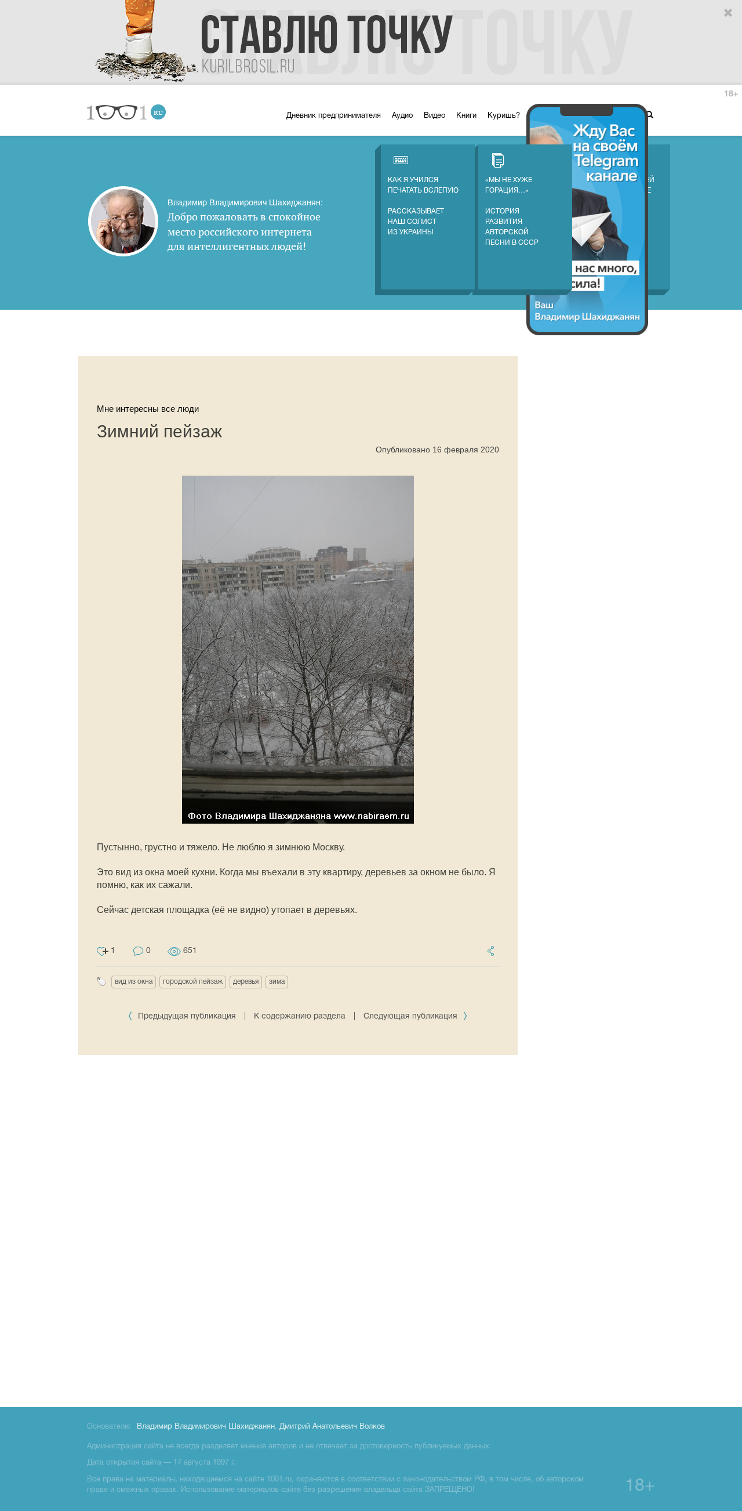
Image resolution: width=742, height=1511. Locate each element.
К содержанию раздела (299, 1016)
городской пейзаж (193, 982)
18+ (731, 94)
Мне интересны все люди (148, 409)
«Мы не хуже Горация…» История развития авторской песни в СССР (512, 211)
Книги (466, 116)
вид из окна (133, 982)
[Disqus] (298, 1229)
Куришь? (504, 116)
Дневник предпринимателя (333, 116)
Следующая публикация (411, 1016)
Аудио (402, 116)
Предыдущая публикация (187, 1016)
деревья (246, 982)
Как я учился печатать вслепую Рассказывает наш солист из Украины (423, 206)
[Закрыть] (728, 13)
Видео (434, 116)
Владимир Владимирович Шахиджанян (206, 1426)
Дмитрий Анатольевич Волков (332, 1426)
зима (277, 982)
